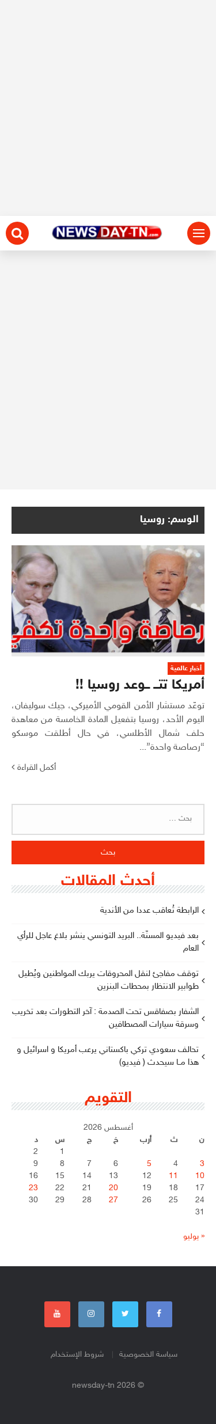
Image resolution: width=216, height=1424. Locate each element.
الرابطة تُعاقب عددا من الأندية (149, 911)
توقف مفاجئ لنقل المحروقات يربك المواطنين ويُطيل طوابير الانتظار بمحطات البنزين (108, 980)
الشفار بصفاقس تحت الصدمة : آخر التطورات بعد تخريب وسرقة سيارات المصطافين (105, 1018)
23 (33, 1188)
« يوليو (193, 1236)
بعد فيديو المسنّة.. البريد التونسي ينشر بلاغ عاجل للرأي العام (108, 942)
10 (199, 1176)
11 (173, 1176)
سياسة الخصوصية (148, 1355)
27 (113, 1200)
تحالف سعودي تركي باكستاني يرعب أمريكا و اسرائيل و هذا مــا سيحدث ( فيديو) (108, 1056)
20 (113, 1188)
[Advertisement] (108, 108)
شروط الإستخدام (77, 1355)
